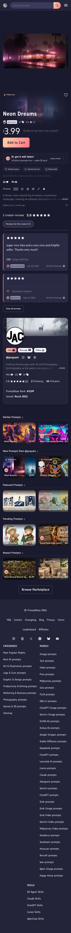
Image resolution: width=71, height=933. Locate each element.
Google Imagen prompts (53, 734)
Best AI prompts (12, 659)
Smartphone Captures (21, 291)
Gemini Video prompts (52, 821)
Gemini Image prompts (52, 714)
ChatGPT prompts (49, 754)
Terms (61, 619)
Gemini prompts (48, 788)
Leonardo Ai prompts (51, 761)
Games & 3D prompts (14, 706)
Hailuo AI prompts (50, 728)
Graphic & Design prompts (17, 679)
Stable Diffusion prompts (53, 741)
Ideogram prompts (50, 781)
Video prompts (47, 667)
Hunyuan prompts (49, 848)
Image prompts (48, 654)
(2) (34, 122)
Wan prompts (47, 862)
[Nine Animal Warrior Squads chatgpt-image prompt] (19, 569)
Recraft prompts (48, 855)
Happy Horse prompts (51, 875)
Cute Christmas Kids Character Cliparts (11, 543)
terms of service (44, 176)
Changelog (30, 619)
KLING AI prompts (49, 721)
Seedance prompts (50, 835)
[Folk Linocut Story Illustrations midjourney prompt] (19, 501)
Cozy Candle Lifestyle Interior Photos (52, 577)
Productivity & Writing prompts (20, 686)
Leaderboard (29, 629)
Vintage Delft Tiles (20, 259)
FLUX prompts (47, 694)
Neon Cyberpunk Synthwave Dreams (52, 441)
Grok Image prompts (51, 808)
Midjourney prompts (50, 681)
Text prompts (47, 660)
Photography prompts (15, 699)
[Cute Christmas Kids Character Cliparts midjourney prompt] (19, 535)
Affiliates (43, 629)
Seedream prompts (50, 842)
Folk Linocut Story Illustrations (16, 509)
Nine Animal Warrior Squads (16, 577)
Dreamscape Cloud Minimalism (52, 509)
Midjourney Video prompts (54, 828)
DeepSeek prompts (50, 748)
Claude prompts (48, 775)
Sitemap (7, 713)
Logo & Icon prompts (14, 672)
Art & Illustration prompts (17, 666)
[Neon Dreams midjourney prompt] (19, 433)
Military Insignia (48, 475)
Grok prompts (47, 801)
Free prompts (47, 674)
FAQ (9, 619)
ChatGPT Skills (35, 905)
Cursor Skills (33, 912)
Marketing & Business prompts (19, 693)
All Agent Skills (35, 891)
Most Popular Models (14, 652)
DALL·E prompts (48, 701)
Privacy (51, 619)
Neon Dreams (10, 441)
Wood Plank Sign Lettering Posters (52, 543)
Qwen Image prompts (51, 868)
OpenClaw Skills (35, 918)
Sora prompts (47, 687)
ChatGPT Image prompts (53, 707)
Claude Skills (34, 898)
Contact (18, 619)
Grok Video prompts (50, 815)
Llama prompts (48, 768)
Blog (41, 619)
